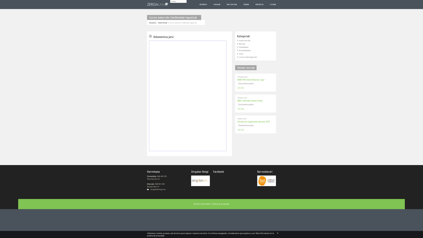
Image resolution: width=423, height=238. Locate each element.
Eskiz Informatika (203, 204)
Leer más (240, 88)
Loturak (273, 5)
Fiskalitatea (243, 47)
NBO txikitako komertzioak (249, 100)
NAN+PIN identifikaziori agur (251, 79)
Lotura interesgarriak (248, 57)
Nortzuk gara (232, 5)
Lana (241, 54)
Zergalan (216, 5)
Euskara (173, 1)
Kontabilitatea (245, 50)
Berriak (246, 5)
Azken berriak (162, 23)
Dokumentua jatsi (163, 37)
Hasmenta (203, 5)
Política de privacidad (220, 204)
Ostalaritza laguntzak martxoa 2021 (253, 121)
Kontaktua (259, 5)
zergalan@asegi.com (158, 189)
